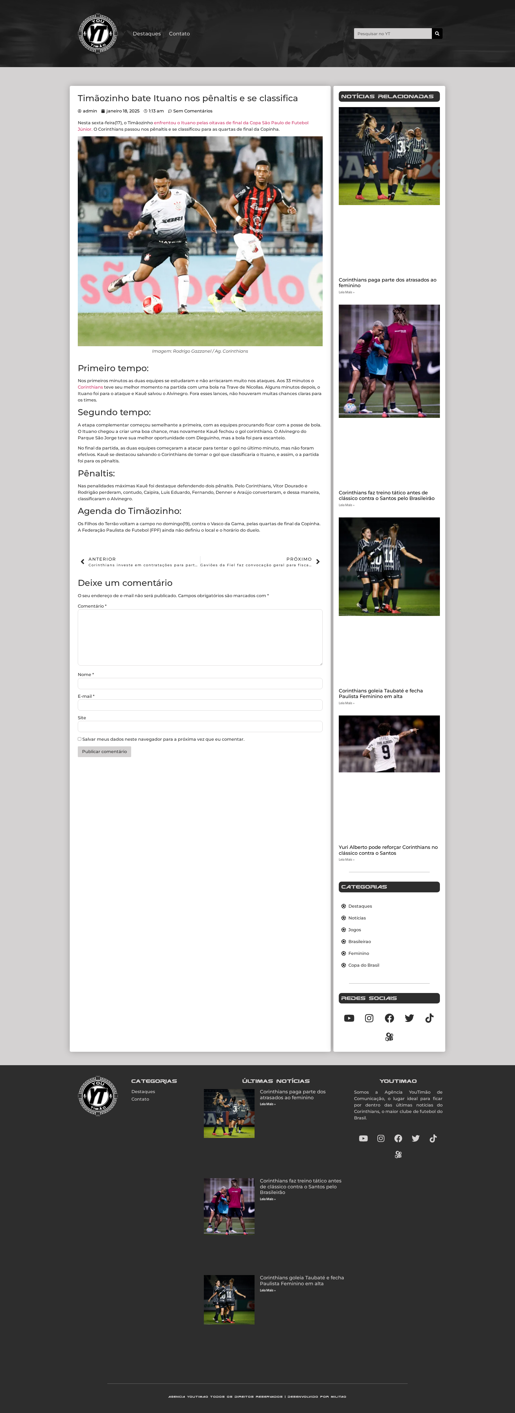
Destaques (147, 33)
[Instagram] (381, 1138)
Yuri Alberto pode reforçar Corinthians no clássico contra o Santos (388, 850)
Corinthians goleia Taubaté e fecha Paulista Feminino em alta (381, 694)
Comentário (92, 606)
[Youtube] (363, 1138)
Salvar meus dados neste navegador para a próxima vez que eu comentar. (163, 739)
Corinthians (90, 387)
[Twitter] (416, 1138)
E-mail (86, 696)
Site (82, 718)
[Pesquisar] (437, 33)
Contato (179, 33)
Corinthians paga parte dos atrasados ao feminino (387, 283)
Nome (86, 675)
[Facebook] (398, 1138)
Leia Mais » (347, 292)
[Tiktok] (429, 1018)
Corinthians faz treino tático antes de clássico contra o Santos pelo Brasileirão (387, 496)
